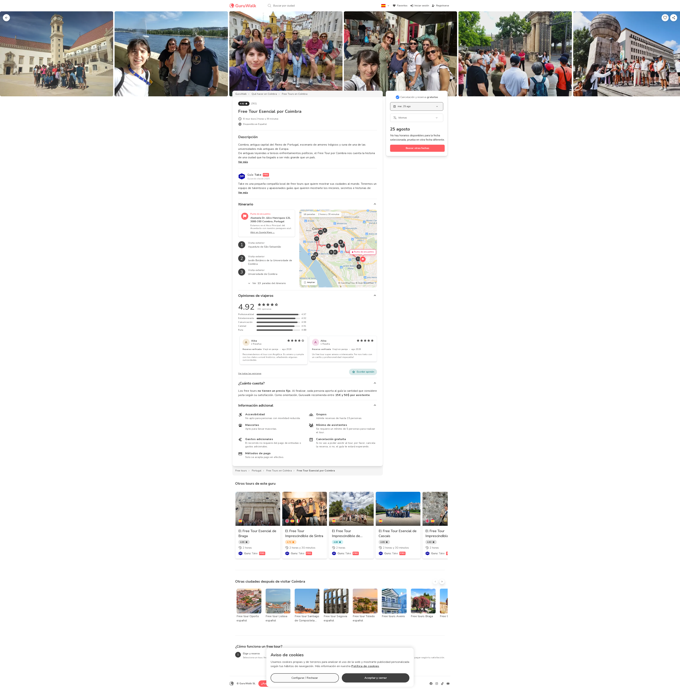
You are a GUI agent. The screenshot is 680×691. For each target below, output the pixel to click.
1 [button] (358, 258)
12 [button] (315, 254)
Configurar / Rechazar (304, 678)
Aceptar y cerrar (375, 678)
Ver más (243, 162)
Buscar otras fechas (417, 148)
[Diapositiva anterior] (8, 54)
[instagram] (436, 683)
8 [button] (328, 246)
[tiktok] (442, 683)
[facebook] (431, 683)
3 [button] (342, 245)
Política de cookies (365, 666)
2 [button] (359, 266)
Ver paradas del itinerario (269, 283)
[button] (363, 259)
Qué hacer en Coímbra (264, 94)
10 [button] (320, 232)
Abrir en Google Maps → (262, 232)
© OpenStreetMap (365, 283)
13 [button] (313, 257)
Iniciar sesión (422, 5)
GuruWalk (241, 94)
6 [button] (340, 242)
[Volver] (6, 17)
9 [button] (324, 230)
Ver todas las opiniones (249, 373)
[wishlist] (665, 17)
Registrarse (442, 5)
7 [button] (336, 245)
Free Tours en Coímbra (294, 94)
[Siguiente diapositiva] (671, 54)
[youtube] (448, 683)
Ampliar (311, 282)
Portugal (256, 470)
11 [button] (316, 238)
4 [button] (335, 252)
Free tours (241, 470)
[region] (338, 248)
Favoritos (402, 5)
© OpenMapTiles (346, 283)
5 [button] (331, 252)
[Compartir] (673, 17)
